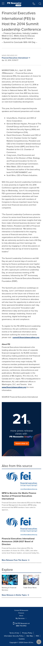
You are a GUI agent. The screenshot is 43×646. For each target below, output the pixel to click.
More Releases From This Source (14, 560)
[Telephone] (34, 3)
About (21, 616)
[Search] (40, 3)
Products (21, 613)
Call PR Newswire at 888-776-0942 (22, 624)
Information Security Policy (14, 636)
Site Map (30, 636)
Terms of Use (14, 633)
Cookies (22, 639)
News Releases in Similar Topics (14, 595)
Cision (25, 642)
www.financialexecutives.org (14, 387)
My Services (20, 618)
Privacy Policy (27, 633)
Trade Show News (30, 587)
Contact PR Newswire (21, 610)
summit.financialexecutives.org (26, 337)
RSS (37, 636)
